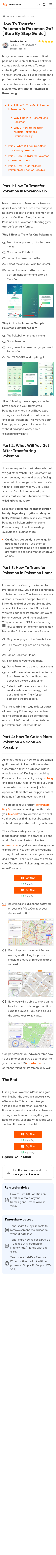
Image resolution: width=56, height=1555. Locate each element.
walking (48, 778)
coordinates (33, 1063)
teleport (13, 814)
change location (18, 49)
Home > (10, 16)
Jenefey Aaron (18, 41)
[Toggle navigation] (50, 4)
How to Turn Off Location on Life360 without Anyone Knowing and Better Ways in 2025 (28, 1200)
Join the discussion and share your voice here (26, 1172)
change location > (26, 16)
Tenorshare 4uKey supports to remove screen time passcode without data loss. (29, 1230)
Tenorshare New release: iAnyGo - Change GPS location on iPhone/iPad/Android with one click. (30, 1245)
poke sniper (11, 845)
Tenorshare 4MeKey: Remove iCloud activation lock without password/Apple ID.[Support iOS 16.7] (30, 1263)
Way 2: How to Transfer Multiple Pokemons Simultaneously (28, 132)
